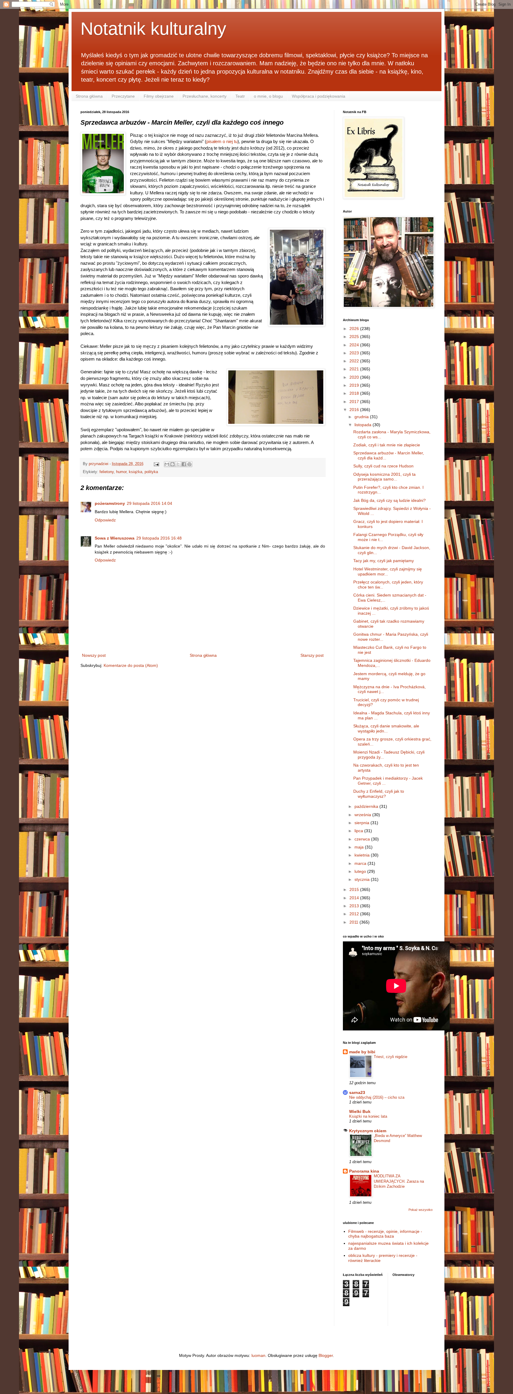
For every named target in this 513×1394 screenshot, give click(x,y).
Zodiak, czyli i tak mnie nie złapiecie (386, 445)
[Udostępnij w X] (178, 464)
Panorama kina (364, 1171)
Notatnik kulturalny (153, 29)
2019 (354, 385)
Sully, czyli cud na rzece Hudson (383, 466)
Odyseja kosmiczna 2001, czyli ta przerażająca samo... (384, 477)
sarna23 (357, 1092)
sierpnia (362, 822)
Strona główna (89, 96)
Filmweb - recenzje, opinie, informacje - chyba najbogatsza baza (385, 1234)
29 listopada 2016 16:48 (159, 538)
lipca (359, 830)
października (366, 806)
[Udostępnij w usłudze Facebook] (184, 464)
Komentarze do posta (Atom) (131, 665)
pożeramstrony (110, 503)
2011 (354, 922)
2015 (354, 889)
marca (361, 863)
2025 (354, 336)
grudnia (362, 416)
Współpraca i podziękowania (318, 96)
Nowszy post (94, 655)
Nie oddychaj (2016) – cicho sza (376, 1097)
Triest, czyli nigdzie (390, 1056)
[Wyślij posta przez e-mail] (156, 464)
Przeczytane (123, 96)
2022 (354, 361)
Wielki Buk (359, 1111)
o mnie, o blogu (268, 96)
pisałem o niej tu (222, 141)
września (363, 814)
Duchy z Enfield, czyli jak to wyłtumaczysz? (378, 794)
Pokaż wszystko (420, 1209)
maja (359, 847)
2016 (354, 409)
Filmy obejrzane (159, 96)
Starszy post (312, 655)
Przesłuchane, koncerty (205, 96)
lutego (360, 871)
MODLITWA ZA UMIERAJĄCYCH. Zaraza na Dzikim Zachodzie (399, 1181)
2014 (354, 897)
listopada (363, 424)
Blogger (326, 1355)
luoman (258, 1355)
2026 (354, 328)
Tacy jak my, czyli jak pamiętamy (383, 560)
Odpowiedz (105, 520)
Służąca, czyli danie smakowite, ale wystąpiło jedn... (386, 728)
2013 (354, 905)
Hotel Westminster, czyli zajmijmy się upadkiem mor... (387, 571)
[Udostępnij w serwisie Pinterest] (189, 464)
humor (121, 472)
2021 (354, 369)
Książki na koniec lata (368, 1116)
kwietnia (362, 855)
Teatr (240, 96)
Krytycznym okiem (367, 1130)
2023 (354, 353)
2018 (354, 393)
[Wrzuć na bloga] (172, 464)
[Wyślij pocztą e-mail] (167, 464)
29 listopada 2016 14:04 (149, 503)
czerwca (362, 839)
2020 (354, 377)
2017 (354, 401)
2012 (354, 913)
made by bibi (362, 1051)
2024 (354, 344)
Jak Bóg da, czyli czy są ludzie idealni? (389, 500)
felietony (106, 472)
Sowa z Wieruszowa (114, 538)
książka (135, 472)
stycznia (362, 879)
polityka (151, 472)
